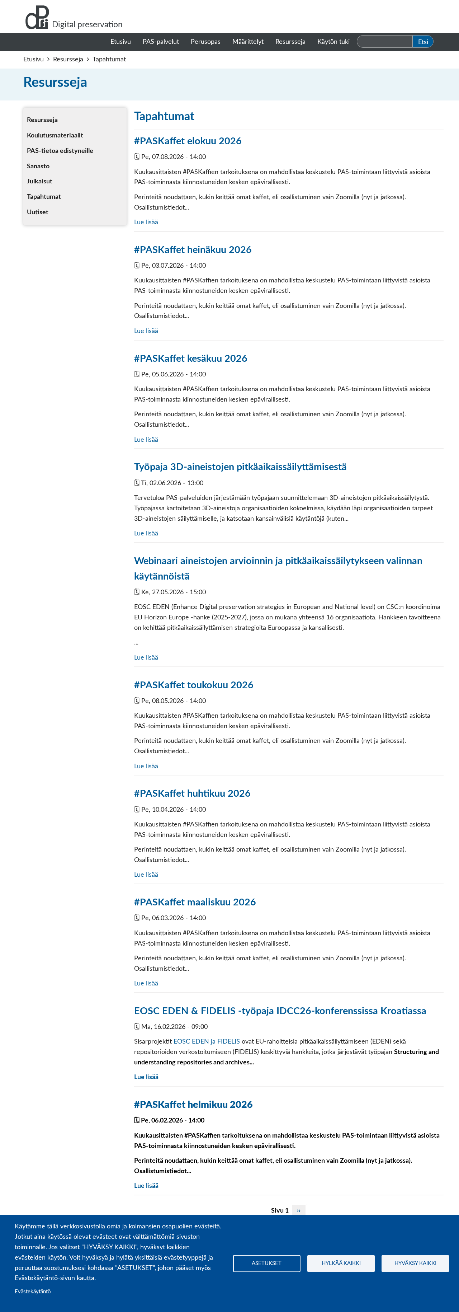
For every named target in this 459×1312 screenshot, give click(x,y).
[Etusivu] (37, 16)
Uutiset (37, 212)
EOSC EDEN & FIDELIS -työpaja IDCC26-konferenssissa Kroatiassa (280, 1011)
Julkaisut (39, 181)
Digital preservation (87, 24)
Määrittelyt (248, 42)
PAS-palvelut (161, 42)
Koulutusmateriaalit (55, 135)
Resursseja (290, 42)
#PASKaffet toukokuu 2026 (194, 685)
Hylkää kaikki (341, 1263)
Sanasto (38, 166)
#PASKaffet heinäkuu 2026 (193, 250)
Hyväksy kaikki (415, 1263)
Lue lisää (146, 222)
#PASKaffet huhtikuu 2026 (192, 793)
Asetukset (266, 1263)
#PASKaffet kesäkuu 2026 (190, 359)
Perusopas (206, 42)
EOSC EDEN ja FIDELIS (207, 1042)
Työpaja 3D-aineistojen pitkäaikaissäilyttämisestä (240, 467)
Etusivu (120, 42)
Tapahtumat (44, 197)
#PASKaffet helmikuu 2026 (193, 1105)
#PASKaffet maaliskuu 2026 (195, 902)
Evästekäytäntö (33, 1291)
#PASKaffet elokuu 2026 (188, 141)
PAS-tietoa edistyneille (60, 151)
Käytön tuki (333, 42)
